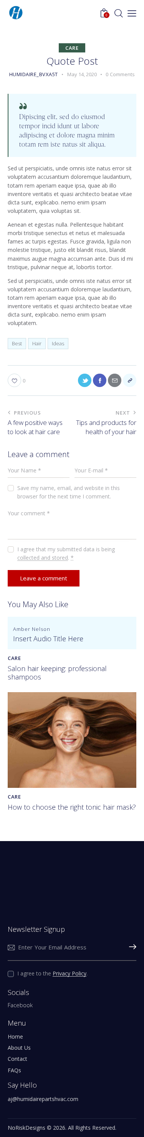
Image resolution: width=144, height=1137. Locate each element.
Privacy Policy (69, 974)
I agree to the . (52, 973)
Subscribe (130, 947)
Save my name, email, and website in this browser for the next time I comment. (68, 492)
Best (17, 343)
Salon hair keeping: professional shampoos (57, 673)
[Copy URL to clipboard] (129, 380)
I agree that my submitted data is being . (66, 553)
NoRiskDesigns (26, 1127)
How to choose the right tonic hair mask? (72, 807)
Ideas (58, 343)
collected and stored (42, 558)
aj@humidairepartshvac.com (43, 1099)
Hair (36, 343)
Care (71, 47)
